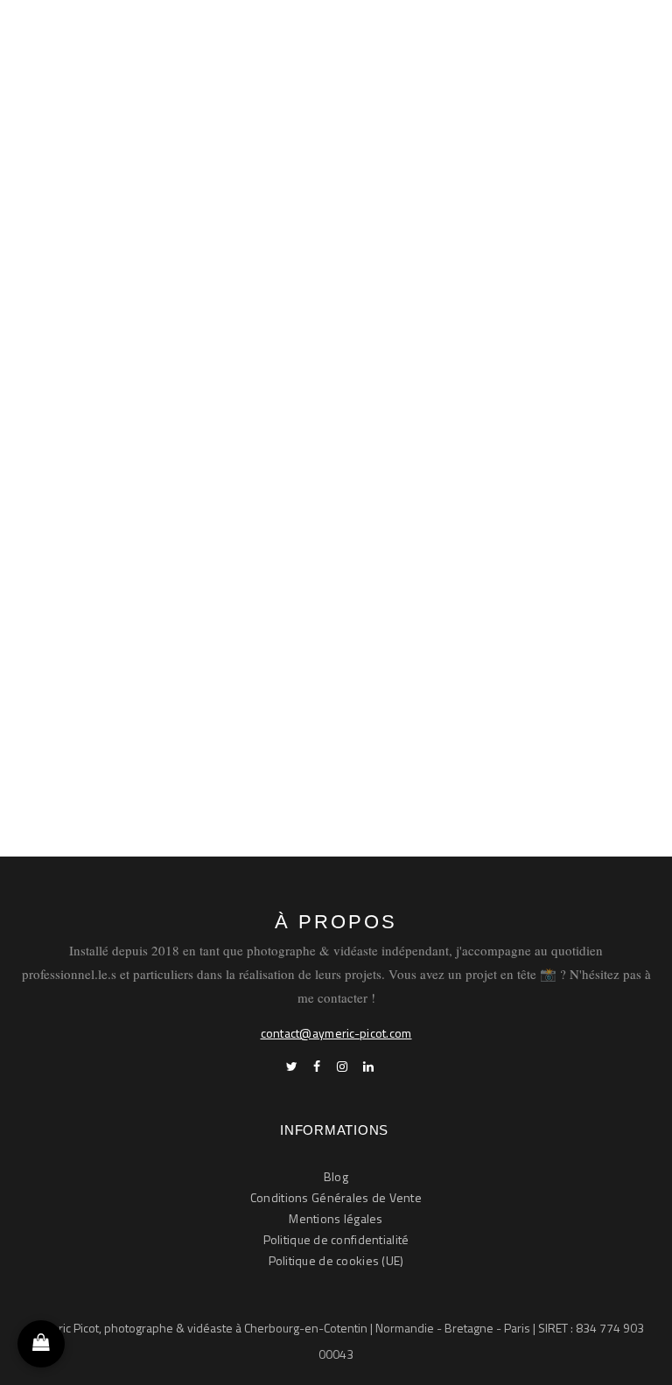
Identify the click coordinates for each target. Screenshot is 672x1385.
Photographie (249, 444)
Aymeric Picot (161, 444)
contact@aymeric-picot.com (336, 1033)
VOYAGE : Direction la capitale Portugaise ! (292, 378)
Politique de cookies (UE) (336, 1260)
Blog (336, 1176)
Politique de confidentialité (336, 1239)
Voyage (386, 444)
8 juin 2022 (453, 444)
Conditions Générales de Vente (336, 1197)
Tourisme (326, 444)
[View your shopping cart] (41, 1344)
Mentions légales (335, 1218)
